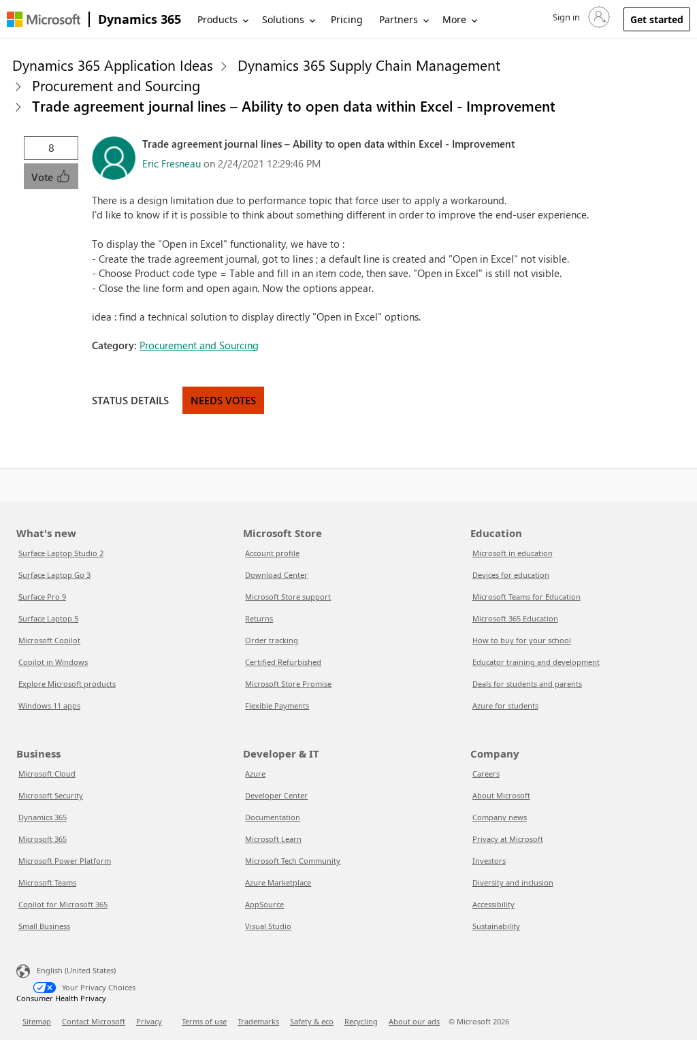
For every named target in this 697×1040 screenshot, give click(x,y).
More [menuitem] (454, 19)
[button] (580, 17)
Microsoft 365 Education (515, 618)
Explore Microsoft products (67, 684)
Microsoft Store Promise (288, 684)
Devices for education (510, 575)
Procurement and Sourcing (116, 85)
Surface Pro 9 (42, 596)
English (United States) (76, 970)
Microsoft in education (512, 553)
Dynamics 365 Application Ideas (112, 64)
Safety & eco (312, 1021)
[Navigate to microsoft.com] (43, 19)
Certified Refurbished (283, 662)
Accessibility (493, 904)
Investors (489, 861)
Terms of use (204, 1021)
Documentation (272, 817)
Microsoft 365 (42, 839)
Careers (486, 773)
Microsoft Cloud (47, 773)
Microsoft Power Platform (64, 861)
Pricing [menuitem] (347, 19)
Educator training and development (536, 662)
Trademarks (258, 1021)
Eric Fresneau (171, 163)
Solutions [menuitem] (283, 19)
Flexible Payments (277, 705)
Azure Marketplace (278, 882)
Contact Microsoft (93, 1021)
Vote (43, 177)
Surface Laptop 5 (48, 618)
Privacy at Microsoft (507, 839)
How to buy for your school (521, 640)
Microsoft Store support (288, 596)
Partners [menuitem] (398, 19)
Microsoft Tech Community (292, 861)
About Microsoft (501, 795)
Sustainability (496, 926)
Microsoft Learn (273, 839)
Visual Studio (268, 926)
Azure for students (505, 705)
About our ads (414, 1021)
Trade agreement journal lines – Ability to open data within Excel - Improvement (293, 105)
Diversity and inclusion (512, 882)
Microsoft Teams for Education (526, 596)
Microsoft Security (50, 795)
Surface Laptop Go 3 (54, 575)
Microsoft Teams (47, 882)
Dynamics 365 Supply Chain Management (369, 64)
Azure (255, 773)
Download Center (276, 575)
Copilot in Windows (53, 662)
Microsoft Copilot (49, 640)
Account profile (272, 553)
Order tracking (271, 640)
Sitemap (36, 1021)
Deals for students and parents (527, 684)
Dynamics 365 (139, 19)
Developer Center (276, 795)
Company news (499, 817)
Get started (656, 19)
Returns (259, 618)
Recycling (361, 1021)
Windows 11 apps (49, 705)
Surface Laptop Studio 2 (60, 553)
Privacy (149, 1021)
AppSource (264, 904)
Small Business (44, 926)
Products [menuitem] (217, 19)
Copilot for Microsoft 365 (63, 904)
